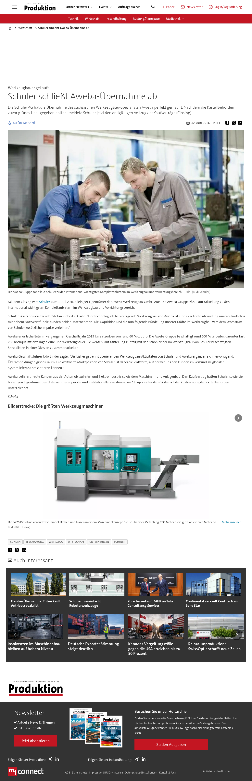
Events (103, 7)
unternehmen (99, 541)
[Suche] (153, 7)
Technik (73, 19)
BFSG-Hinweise (113, 772)
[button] (15, 634)
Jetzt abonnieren (35, 740)
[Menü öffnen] (15, 7)
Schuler (44, 302)
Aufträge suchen (129, 7)
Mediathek (173, 19)
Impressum (95, 772)
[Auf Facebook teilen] (228, 123)
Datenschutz (79, 772)
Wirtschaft (92, 19)
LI (58, 759)
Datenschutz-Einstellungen (141, 772)
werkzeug (56, 541)
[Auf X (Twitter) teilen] (234, 123)
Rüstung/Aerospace (146, 19)
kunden (15, 541)
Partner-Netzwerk (77, 7)
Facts (173, 772)
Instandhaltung (116, 19)
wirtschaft (76, 541)
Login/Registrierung (228, 7)
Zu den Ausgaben (171, 744)
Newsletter (195, 7)
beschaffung (35, 541)
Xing (51, 759)
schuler (120, 541)
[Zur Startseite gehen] (40, 7)
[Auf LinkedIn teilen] (241, 123)
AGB (67, 772)
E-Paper (168, 7)
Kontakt (164, 772)
